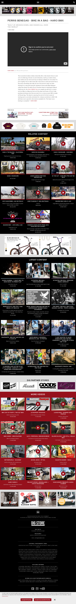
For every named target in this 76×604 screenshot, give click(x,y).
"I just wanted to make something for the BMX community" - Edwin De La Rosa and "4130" (63, 339)
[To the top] (38, 512)
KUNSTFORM (52, 568)
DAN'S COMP (21, 568)
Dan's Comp (32, 580)
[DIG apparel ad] (38, 125)
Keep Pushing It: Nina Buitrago (38, 201)
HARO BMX (11, 70)
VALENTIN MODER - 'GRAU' (63, 460)
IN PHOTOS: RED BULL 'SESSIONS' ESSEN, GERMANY (63, 281)
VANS (54, 571)
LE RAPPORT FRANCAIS (38, 412)
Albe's (19, 580)
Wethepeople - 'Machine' (12, 460)
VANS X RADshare (13, 176)
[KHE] (38, 245)
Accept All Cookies (26, 599)
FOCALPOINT (28, 568)
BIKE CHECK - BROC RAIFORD (13, 436)
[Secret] (9, 385)
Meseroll (50, 580)
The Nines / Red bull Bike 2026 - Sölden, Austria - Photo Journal (63, 307)
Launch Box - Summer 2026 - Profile (63, 413)
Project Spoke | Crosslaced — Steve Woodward (38, 483)
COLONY (47, 566)
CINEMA (43, 566)
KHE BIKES (43, 568)
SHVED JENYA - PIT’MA (38, 460)
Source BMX (38, 581)
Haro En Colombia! (38, 152)
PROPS (44, 569)
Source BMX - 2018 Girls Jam (13, 225)
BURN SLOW (37, 566)
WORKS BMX (36, 572)
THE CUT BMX (53, 566)
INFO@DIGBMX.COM (39, 537)
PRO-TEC (48, 569)
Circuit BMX (25, 580)
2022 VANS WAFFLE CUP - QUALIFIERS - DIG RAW (26, 113)
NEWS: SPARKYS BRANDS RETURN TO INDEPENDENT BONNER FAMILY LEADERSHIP (38, 308)
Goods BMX (44, 580)
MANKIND (24, 569)
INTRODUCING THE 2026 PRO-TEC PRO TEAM (38, 367)
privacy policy (5, 596)
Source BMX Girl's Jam (63, 201)
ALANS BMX (21, 566)
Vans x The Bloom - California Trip (12, 152)
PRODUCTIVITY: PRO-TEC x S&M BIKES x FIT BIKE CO (13, 307)
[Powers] (66, 385)
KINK (47, 568)
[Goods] (47, 385)
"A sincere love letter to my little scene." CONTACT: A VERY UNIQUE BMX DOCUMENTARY (12, 368)
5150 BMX (38, 580)
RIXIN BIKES (54, 569)
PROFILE (39, 569)
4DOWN (41, 572)
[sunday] (38, 10)
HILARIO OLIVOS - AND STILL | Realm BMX (63, 437)
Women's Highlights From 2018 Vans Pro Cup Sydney (38, 225)
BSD (32, 566)
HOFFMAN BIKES (36, 568)
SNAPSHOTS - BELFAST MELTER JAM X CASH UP (12, 338)
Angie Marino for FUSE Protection (38, 176)
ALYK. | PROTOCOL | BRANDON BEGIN (38, 436)
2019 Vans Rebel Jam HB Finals (12, 201)
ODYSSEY (34, 569)
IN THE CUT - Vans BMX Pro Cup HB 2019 (63, 176)
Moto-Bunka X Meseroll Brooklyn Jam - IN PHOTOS (38, 338)
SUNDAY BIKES (29, 571)
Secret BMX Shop (30, 581)
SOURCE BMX (22, 571)
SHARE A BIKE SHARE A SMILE (41, 571)
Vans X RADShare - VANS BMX (63, 152)
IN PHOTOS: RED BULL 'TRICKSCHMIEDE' (38, 281)
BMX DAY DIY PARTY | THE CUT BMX (13, 412)
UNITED (51, 571)
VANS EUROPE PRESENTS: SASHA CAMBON (63, 483)
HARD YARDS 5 (12, 482)
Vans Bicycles (52, 581)
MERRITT (29, 569)
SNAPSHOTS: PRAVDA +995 (63, 366)
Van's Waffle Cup (33, 89)
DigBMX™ (46, 516)
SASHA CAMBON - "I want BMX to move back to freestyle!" (12, 281)
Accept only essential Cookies (42, 599)
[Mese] (28, 385)
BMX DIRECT (28, 566)
